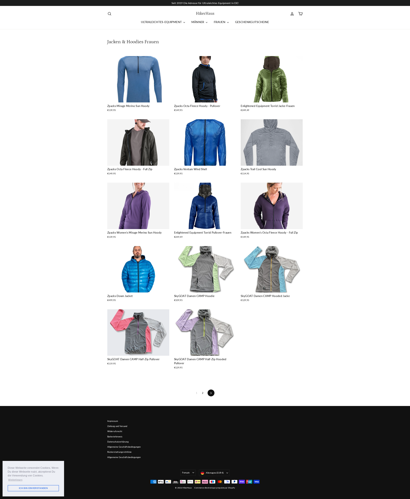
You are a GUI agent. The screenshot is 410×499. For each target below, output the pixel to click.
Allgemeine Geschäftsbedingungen (124, 447)
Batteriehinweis (114, 436)
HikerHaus (205, 13)
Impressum (112, 421)
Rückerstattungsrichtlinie (119, 452)
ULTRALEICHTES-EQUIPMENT (161, 22)
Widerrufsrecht (114, 431)
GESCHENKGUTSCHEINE (252, 22)
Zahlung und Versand (117, 426)
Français (186, 472)
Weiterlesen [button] (15, 480)
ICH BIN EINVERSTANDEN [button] (33, 488)
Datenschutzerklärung (118, 441)
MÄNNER (198, 22)
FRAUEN (220, 22)
